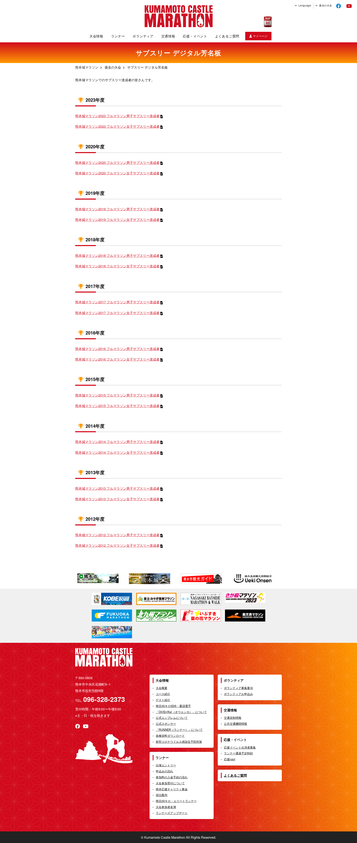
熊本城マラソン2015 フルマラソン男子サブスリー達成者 (117, 395)
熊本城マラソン (86, 67)
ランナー (118, 36)
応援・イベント (195, 36)
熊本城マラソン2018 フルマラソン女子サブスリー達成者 (117, 266)
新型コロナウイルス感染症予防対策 (179, 741)
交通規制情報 (232, 718)
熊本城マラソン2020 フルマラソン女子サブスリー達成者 (117, 173)
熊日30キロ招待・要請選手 (173, 706)
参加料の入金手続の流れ (172, 777)
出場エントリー (166, 765)
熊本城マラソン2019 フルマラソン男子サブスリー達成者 (117, 209)
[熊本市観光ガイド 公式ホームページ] (204, 578)
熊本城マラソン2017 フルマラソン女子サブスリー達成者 (117, 312)
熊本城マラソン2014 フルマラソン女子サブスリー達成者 (117, 452)
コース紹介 (163, 694)
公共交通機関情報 (235, 724)
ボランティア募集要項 (238, 688)
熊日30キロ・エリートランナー (176, 801)
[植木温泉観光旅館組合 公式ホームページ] (256, 578)
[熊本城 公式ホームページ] (152, 579)
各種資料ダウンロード (170, 735)
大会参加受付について (170, 783)
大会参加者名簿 (166, 807)
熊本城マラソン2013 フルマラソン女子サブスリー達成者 (117, 499)
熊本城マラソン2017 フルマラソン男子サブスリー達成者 (117, 302)
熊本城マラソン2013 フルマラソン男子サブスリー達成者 (117, 488)
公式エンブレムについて (172, 718)
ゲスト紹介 (163, 700)
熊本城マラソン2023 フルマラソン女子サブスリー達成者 (117, 126)
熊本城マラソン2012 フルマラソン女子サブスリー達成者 (117, 545)
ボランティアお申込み (238, 694)
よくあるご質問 (227, 36)
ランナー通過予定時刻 (238, 753)
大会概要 (161, 688)
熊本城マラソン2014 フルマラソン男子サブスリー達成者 (117, 441)
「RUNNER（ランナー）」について (179, 730)
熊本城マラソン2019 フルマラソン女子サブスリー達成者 (117, 219)
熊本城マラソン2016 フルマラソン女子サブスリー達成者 (117, 359)
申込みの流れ (164, 771)
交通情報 (168, 36)
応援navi (229, 759)
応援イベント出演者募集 (240, 747)
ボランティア (143, 36)
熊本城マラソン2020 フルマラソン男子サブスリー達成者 (117, 162)
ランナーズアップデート (172, 813)
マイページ (260, 36)
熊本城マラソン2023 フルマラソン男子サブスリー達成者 (117, 115)
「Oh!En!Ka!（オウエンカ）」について (181, 712)
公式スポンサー (166, 724)
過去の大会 (325, 5)
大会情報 (96, 36)
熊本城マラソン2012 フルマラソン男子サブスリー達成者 (117, 534)
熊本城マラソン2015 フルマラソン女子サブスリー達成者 (117, 405)
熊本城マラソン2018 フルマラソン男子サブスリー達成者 (117, 255)
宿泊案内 (161, 795)
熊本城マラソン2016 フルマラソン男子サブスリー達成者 (117, 348)
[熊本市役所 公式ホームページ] (101, 578)
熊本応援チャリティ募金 (172, 789)
